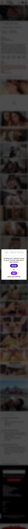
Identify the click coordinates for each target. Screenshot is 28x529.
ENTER (14, 265)
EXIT (14, 273)
